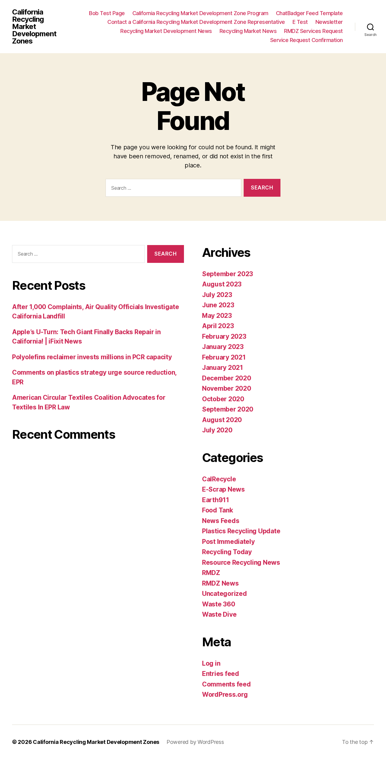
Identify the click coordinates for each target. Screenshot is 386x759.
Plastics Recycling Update (241, 531)
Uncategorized (224, 593)
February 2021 (224, 357)
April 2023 (218, 326)
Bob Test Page (107, 13)
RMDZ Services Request (313, 31)
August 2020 (222, 420)
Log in (211, 663)
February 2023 (224, 336)
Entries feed (220, 673)
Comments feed (226, 684)
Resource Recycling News (241, 562)
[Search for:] (172, 189)
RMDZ (211, 573)
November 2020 (226, 388)
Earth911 (215, 500)
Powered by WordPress (195, 742)
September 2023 (227, 274)
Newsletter (329, 22)
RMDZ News (220, 583)
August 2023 (222, 284)
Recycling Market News (248, 31)
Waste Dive (219, 614)
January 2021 (222, 367)
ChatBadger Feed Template (309, 13)
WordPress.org (225, 694)
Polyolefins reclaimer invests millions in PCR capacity (92, 357)
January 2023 (223, 346)
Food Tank (217, 510)
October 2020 (223, 399)
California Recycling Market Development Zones (34, 26)
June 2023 (218, 305)
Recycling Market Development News (166, 31)
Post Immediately (228, 541)
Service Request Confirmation (306, 40)
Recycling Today (227, 552)
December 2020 (226, 378)
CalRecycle (219, 479)
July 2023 (217, 295)
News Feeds (220, 521)
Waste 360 (218, 604)
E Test (300, 22)
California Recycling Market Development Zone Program (200, 13)
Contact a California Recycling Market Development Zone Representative (196, 22)
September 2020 (227, 409)
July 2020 (217, 430)
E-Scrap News (223, 489)
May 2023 (217, 315)
